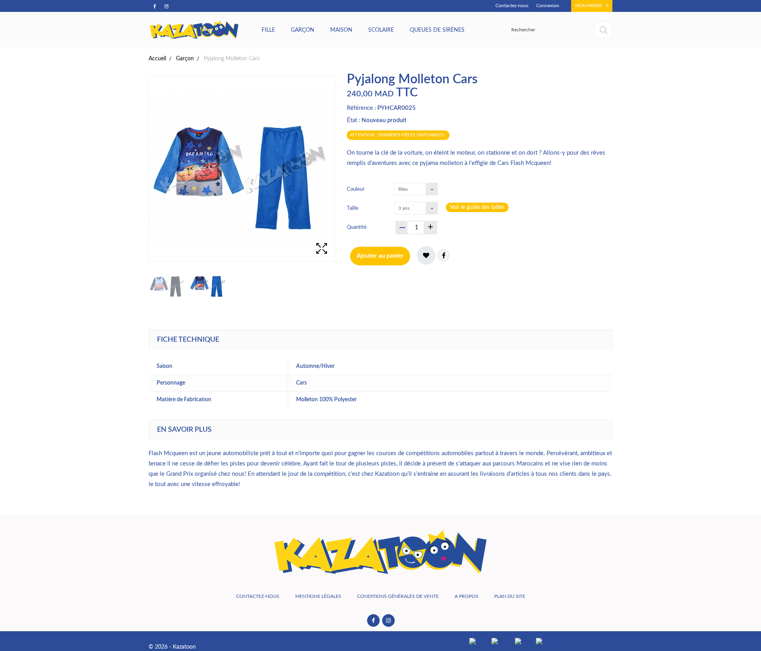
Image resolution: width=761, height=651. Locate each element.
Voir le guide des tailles (477, 207)
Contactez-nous (511, 5)
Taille (353, 208)
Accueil (157, 58)
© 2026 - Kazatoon (172, 647)
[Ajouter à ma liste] (426, 255)
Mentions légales (318, 596)
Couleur (356, 189)
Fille (268, 30)
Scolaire (381, 30)
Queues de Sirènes (437, 30)
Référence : (361, 108)
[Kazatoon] (194, 30)
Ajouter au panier (380, 256)
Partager (443, 255)
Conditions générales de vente (398, 596)
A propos (466, 596)
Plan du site (509, 596)
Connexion (547, 5)
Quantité (357, 227)
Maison (341, 30)
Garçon (302, 30)
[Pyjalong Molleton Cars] (167, 284)
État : (353, 120)
